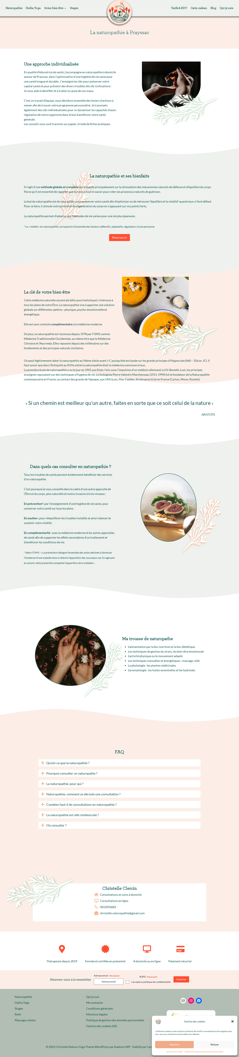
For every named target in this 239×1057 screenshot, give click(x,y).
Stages (74, 8)
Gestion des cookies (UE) (101, 1026)
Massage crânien (25, 1020)
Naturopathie (14, 8)
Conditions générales (99, 1008)
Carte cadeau (199, 8)
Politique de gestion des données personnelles (204, 1051)
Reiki (18, 1014)
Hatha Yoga (33, 8)
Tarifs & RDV (179, 8)
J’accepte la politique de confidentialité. (151, 982)
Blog (213, 8)
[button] (232, 1021)
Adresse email (107, 975)
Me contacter (94, 1002)
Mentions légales (97, 1014)
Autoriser (174, 1044)
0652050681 (108, 907)
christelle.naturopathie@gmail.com (122, 913)
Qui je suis (226, 8)
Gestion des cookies (174, 1051)
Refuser (215, 1044)
